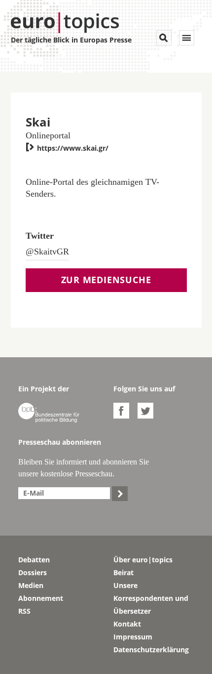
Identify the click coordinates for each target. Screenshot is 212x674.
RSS (24, 611)
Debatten (34, 559)
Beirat (123, 572)
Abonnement (40, 598)
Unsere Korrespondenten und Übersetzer (150, 598)
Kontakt (127, 624)
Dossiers (32, 572)
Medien (30, 585)
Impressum (132, 636)
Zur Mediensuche (106, 280)
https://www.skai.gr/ (67, 148)
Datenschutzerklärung (151, 649)
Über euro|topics (143, 559)
